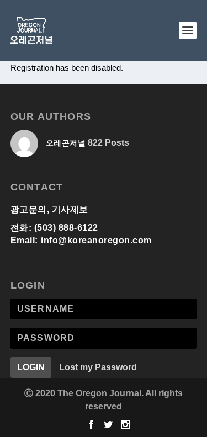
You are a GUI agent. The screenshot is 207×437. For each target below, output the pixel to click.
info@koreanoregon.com (96, 240)
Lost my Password (98, 367)
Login (31, 367)
